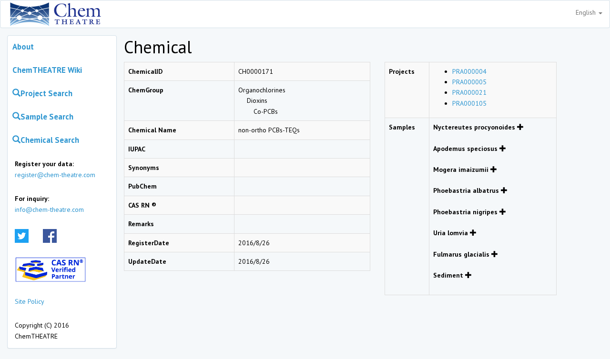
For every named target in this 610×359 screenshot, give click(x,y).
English (587, 12)
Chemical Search (49, 140)
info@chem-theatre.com (49, 209)
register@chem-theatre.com (55, 174)
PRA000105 (469, 103)
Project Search (46, 93)
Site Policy (29, 301)
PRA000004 (469, 71)
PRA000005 (469, 82)
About (23, 46)
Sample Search (46, 116)
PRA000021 (469, 92)
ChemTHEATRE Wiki (47, 70)
